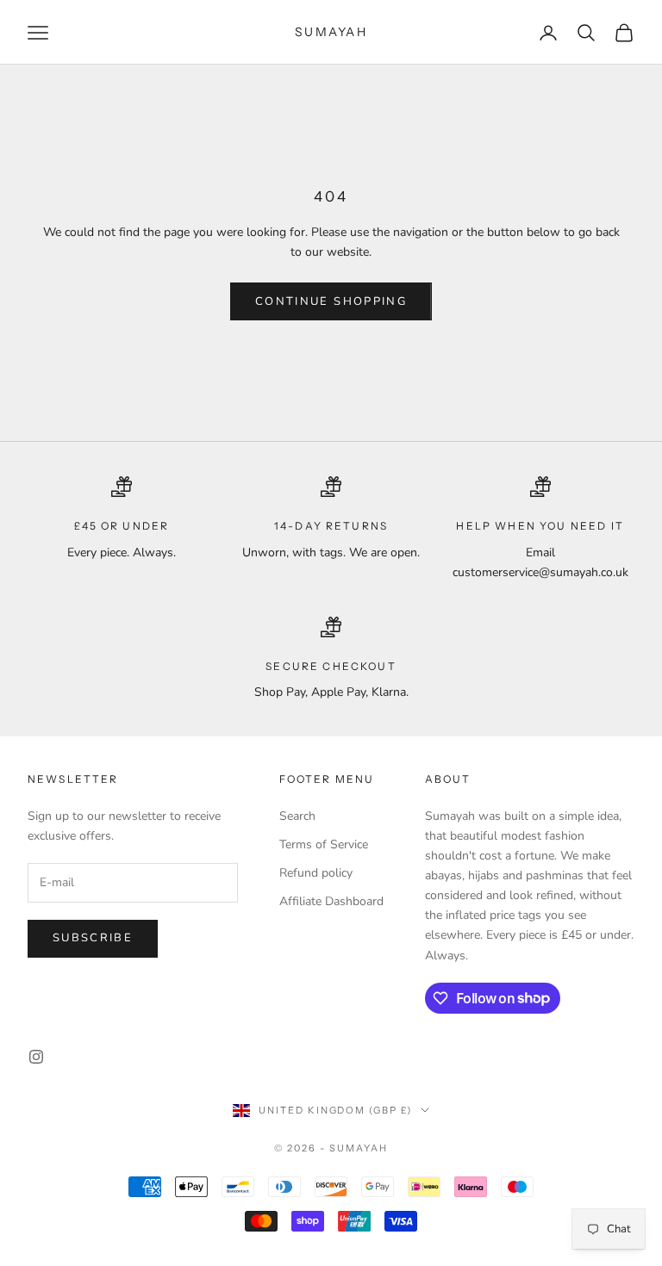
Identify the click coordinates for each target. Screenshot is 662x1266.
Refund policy (316, 873)
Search (297, 816)
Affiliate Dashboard (331, 901)
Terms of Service (323, 844)
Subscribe (93, 938)
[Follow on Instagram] (36, 1056)
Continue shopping (331, 301)
